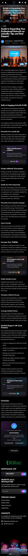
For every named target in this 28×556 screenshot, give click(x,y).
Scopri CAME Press (13, 272)
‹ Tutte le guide (14, 450)
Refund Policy (5, 503)
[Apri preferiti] (19, 2)
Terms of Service (6, 505)
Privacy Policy (5, 500)
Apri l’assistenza (13, 393)
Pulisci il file (13, 161)
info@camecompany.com (10, 521)
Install (23, 474)
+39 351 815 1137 (8, 524)
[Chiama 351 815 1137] (14, 462)
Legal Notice (4, 508)
